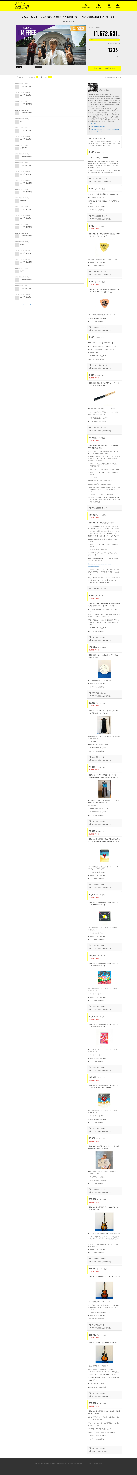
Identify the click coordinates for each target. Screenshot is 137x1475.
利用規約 (53, 1463)
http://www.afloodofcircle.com (98, 132)
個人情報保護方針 (62, 1463)
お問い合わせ (89, 1463)
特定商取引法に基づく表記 (76, 1463)
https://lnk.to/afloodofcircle (98, 126)
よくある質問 (98, 1463)
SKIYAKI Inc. (78, 1469)
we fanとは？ (39, 1463)
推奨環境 (46, 1463)
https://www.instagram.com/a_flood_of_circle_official (105, 129)
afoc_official (94, 123)
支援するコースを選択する (104, 68)
